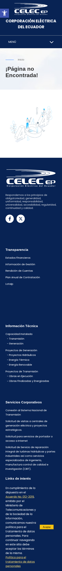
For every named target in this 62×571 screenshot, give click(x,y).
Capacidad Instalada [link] (19, 334)
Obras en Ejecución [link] (21, 376)
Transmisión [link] (16, 338)
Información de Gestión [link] (20, 264)
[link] (4, 13)
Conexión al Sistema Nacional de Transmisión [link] (26, 412)
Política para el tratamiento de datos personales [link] (20, 561)
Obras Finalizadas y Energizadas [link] (29, 381)
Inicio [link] (21, 59)
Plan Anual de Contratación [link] (23, 277)
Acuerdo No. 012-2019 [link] (20, 497)
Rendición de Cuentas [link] (19, 271)
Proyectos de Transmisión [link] (22, 371)
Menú (12, 42)
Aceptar (47, 527)
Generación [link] (16, 343)
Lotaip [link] (9, 284)
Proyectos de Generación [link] (21, 350)
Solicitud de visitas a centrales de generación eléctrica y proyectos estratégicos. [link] (26, 425)
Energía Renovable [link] (20, 364)
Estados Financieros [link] (18, 257)
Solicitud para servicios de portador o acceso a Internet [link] (29, 439)
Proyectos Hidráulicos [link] (22, 355)
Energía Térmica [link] (19, 360)
